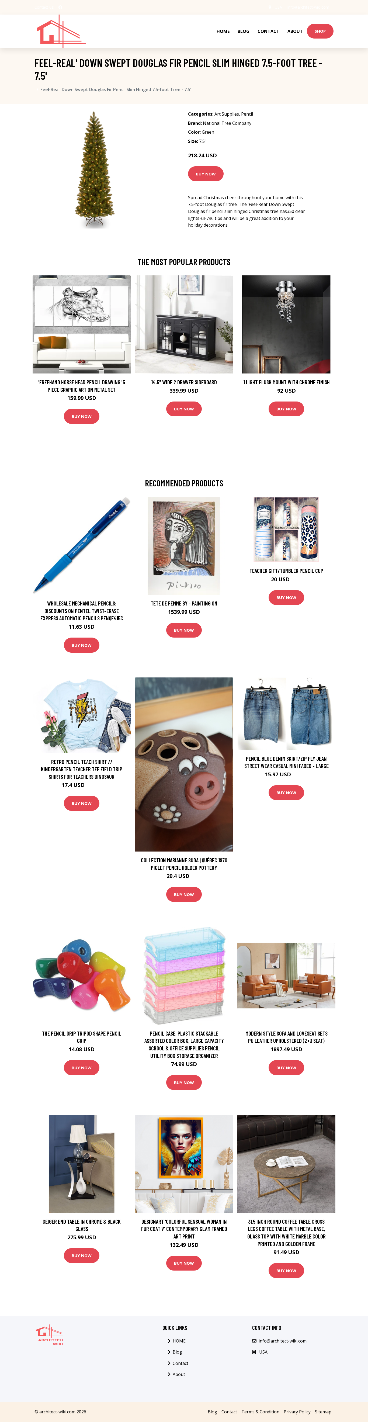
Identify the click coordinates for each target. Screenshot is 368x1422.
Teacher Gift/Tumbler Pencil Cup (286, 570)
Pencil (247, 114)
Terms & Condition (260, 1412)
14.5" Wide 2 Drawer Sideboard (184, 382)
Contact (268, 31)
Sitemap (323, 1412)
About (295, 31)
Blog (243, 31)
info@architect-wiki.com (308, 7)
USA (278, 7)
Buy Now (206, 174)
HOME (223, 31)
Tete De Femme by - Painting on (184, 603)
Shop (320, 31)
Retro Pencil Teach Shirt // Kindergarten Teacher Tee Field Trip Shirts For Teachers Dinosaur (81, 769)
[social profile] (60, 7)
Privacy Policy (297, 1412)
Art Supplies (226, 114)
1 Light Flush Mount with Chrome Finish (286, 382)
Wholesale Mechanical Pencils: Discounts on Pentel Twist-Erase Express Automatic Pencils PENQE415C (81, 610)
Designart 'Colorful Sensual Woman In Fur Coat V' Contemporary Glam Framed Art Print (184, 1229)
